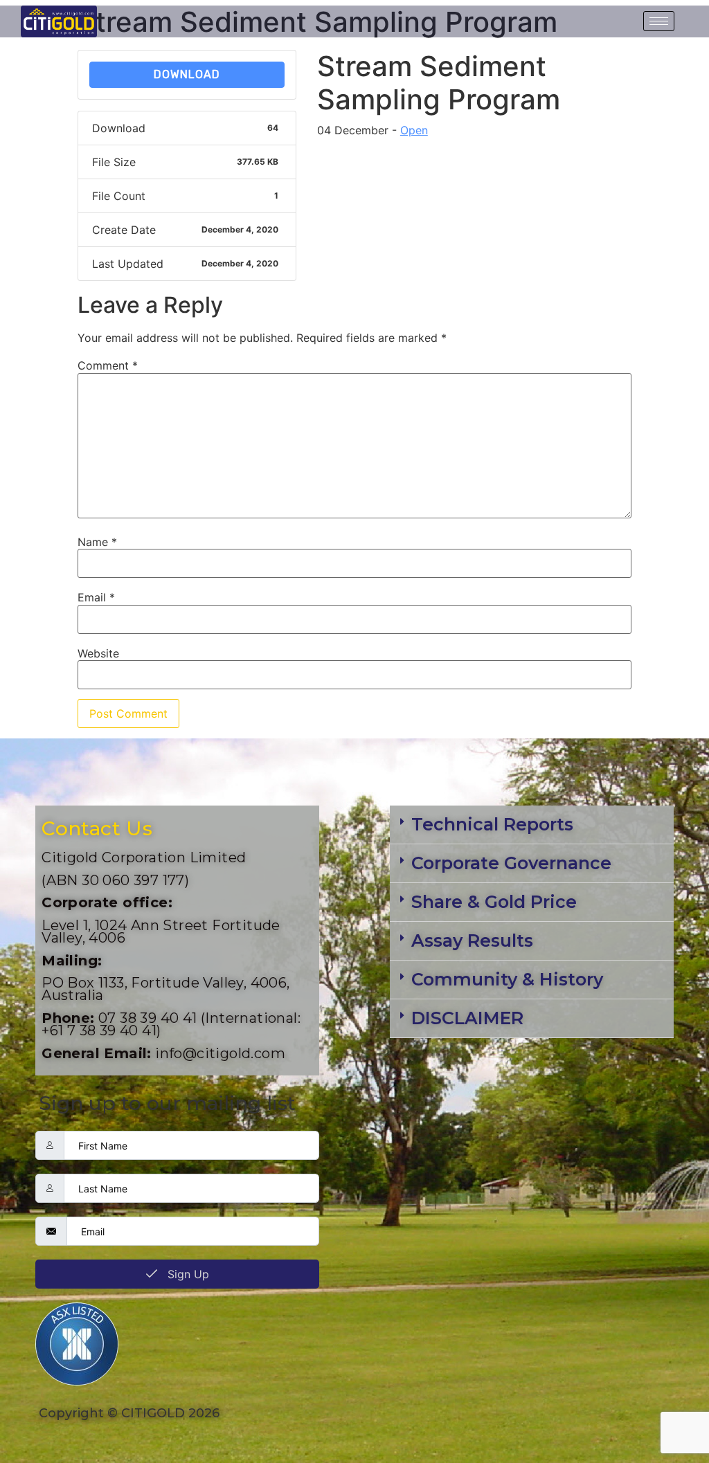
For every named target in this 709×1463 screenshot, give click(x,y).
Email (96, 597)
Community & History (507, 979)
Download (187, 74)
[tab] (532, 825)
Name (97, 541)
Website (98, 653)
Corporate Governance (511, 863)
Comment (108, 365)
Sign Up (186, 1274)
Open (414, 130)
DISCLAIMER (467, 1018)
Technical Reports (492, 824)
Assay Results (472, 940)
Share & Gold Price (494, 901)
